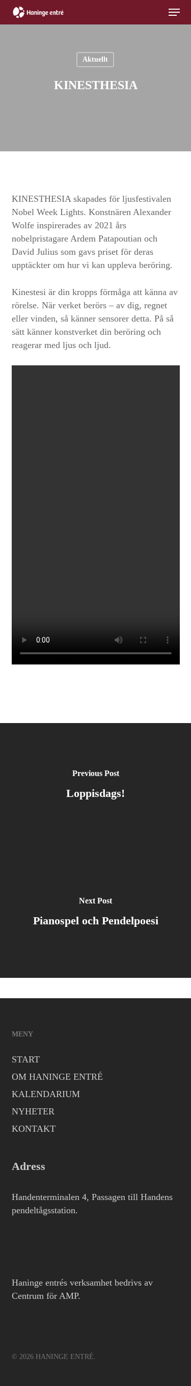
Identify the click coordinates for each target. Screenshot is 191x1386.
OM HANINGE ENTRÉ (57, 1077)
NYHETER (33, 1111)
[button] (174, 12)
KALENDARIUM (46, 1094)
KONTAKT (34, 1129)
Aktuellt (95, 59)
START (26, 1059)
